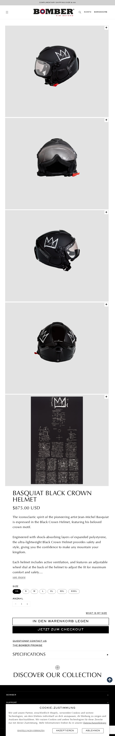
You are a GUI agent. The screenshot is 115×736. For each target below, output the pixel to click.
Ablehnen (93, 731)
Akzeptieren (65, 731)
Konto (87, 12)
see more (19, 577)
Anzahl (18, 599)
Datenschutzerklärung (94, 723)
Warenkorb (100, 12)
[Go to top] (109, 680)
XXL (62, 591)
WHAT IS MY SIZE (96, 613)
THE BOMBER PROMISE (27, 645)
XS (16, 591)
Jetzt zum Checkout (61, 629)
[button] (7, 12)
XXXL (74, 591)
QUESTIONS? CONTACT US (30, 641)
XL (51, 591)
